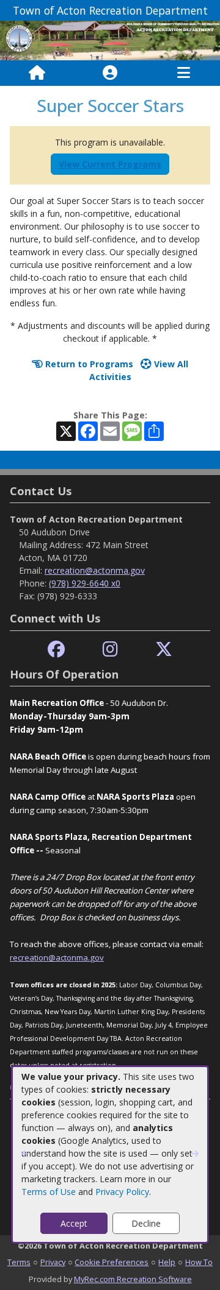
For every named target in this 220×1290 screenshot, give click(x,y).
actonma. (73, 957)
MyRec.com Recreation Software (133, 1279)
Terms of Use (48, 1191)
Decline (146, 1223)
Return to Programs (88, 364)
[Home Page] (37, 73)
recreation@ (33, 957)
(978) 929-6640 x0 (84, 583)
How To (199, 1262)
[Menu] (183, 73)
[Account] (110, 73)
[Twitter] (163, 649)
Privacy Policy (122, 1191)
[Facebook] (56, 649)
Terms (19, 1262)
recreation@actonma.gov (95, 570)
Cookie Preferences (111, 1262)
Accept (74, 1223)
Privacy (52, 1262)
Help (166, 1262)
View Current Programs (110, 164)
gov (97, 957)
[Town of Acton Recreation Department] (110, 39)
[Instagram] (110, 649)
